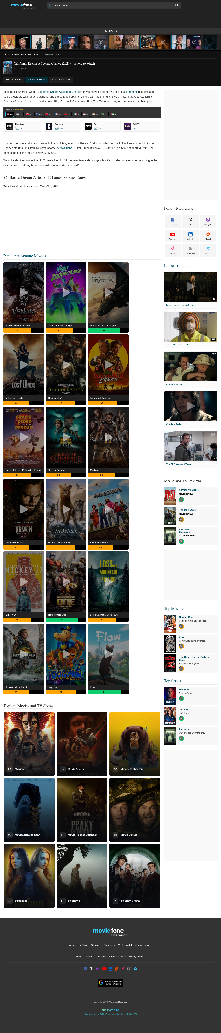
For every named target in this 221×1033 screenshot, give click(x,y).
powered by (10, 109)
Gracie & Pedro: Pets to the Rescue (24, 470)
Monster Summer (56, 470)
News (147, 945)
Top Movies (173, 608)
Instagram (208, 224)
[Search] (177, 5)
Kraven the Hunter (15, 542)
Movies (72, 945)
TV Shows (83, 945)
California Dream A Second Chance (22, 54)
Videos (138, 945)
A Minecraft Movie (99, 542)
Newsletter (190, 253)
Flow (92, 687)
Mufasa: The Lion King (59, 542)
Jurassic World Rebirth (17, 687)
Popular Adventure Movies (24, 255)
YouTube (173, 239)
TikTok (173, 253)
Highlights (110, 31)
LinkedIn (190, 239)
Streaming (96, 945)
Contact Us (89, 956)
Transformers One (57, 615)
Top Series (172, 680)
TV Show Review (187, 535)
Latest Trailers (175, 265)
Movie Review (186, 494)
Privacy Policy (135, 956)
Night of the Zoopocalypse (61, 325)
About (78, 956)
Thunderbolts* (55, 398)
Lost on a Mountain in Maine (104, 615)
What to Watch (125, 945)
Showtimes (109, 945)
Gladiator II (95, 470)
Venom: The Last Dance (18, 325)
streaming (132, 91)
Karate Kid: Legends (100, 398)
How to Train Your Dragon (103, 325)
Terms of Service (117, 956)
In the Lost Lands (14, 398)
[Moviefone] (24, 5)
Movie (24, 69)
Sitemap (102, 956)
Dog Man (52, 687)
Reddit (208, 239)
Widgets (208, 253)
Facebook (173, 224)
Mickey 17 (11, 615)
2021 (16, 68)
